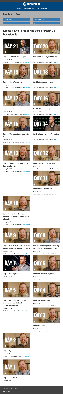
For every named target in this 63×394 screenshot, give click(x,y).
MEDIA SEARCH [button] (39, 23)
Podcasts (18, 8)
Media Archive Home (29, 8)
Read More (27, 62)
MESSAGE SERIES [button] (8, 19)
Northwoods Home (42, 8)
